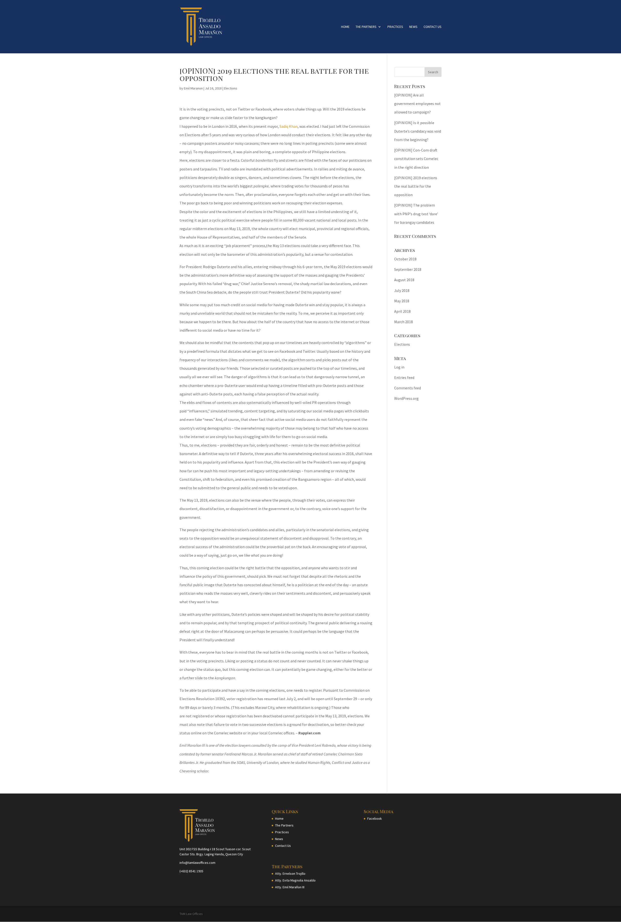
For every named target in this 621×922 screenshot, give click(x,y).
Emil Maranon (193, 88)
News (413, 27)
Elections (230, 88)
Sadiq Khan (288, 126)
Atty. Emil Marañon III (289, 887)
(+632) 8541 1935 (191, 871)
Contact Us (432, 27)
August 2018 (404, 279)
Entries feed (404, 377)
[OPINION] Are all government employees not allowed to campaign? (417, 103)
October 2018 (405, 259)
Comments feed (407, 387)
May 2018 (401, 300)
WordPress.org (406, 398)
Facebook (374, 818)
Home (345, 27)
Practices (395, 27)
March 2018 (403, 321)
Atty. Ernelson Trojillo (290, 873)
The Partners (366, 27)
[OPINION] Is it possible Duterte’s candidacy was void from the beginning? (417, 131)
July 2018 (401, 290)
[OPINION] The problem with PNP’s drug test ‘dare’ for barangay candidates (416, 213)
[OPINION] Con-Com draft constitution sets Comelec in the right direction (416, 158)
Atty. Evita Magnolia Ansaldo (295, 880)
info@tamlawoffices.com (197, 862)
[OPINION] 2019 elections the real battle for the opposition (415, 186)
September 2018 (407, 269)
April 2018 (402, 311)
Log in (399, 367)
